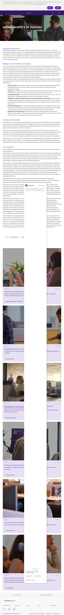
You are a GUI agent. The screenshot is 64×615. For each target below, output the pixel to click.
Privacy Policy (49, 613)
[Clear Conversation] (40, 185)
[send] (43, 580)
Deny (50, 7)
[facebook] (4, 609)
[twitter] (14, 609)
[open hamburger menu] (4, 12)
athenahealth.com (7, 605)
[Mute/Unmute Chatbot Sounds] (42, 185)
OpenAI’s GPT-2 (52, 130)
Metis (18, 180)
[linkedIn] (9, 609)
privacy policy (42, 190)
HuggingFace (14, 132)
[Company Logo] (29, 12)
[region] (35, 383)
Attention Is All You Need (19, 130)
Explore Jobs (17, 605)
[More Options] (27, 580)
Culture (27, 605)
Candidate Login (53, 605)
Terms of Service (56, 613)
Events (39, 605)
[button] (53, 12)
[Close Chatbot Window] (44, 185)
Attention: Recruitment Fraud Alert (36, 613)
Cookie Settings (40, 4)
